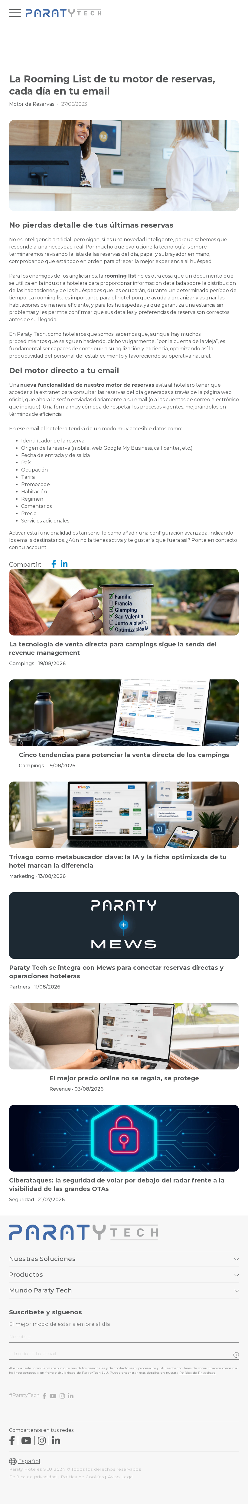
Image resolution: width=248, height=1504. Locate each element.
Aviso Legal (121, 1476)
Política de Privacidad (197, 1373)
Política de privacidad (33, 1476)
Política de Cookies (82, 1476)
